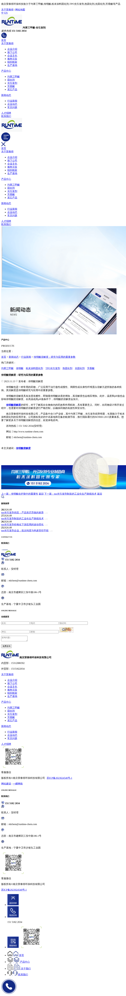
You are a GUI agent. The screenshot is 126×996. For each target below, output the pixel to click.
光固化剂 (80, 368)
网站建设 (6, 783)
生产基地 (12, 65)
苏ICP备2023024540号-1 (59, 778)
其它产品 (12, 89)
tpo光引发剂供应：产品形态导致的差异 (22, 512)
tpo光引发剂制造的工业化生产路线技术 (22, 518)
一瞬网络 (18, 783)
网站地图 (20, 9)
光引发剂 (12, 83)
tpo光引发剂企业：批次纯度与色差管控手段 (25, 530)
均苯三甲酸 (13, 76)
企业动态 (12, 104)
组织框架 (12, 62)
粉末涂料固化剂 (34, 368)
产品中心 (6, 71)
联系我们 (6, 116)
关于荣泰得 (7, 9)
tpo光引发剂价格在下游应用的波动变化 (22, 524)
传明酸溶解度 (23, 448)
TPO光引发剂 (52, 368)
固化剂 (11, 79)
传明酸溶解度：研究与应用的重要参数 (54, 357)
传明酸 (19, 368)
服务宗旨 (12, 58)
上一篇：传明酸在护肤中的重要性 (19, 493)
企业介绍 (12, 49)
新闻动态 (6, 95)
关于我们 (26, 968)
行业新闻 (12, 101)
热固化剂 (67, 368)
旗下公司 (12, 52)
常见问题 (12, 107)
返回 (41, 493)
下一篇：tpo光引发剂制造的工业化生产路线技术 (70, 493)
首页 (3, 40)
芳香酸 (11, 86)
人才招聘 (6, 113)
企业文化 (12, 55)
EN (6, 13)
